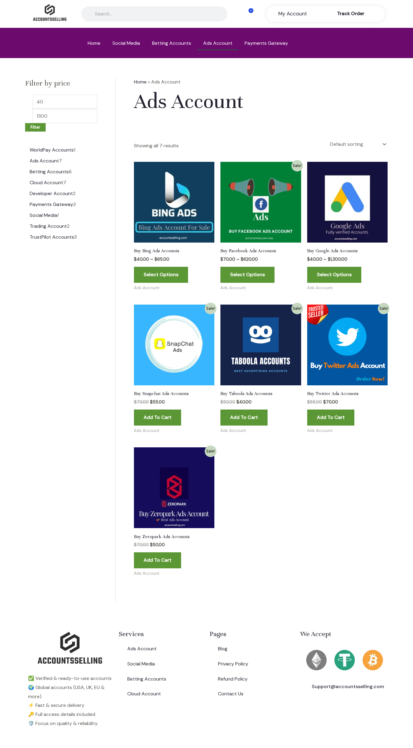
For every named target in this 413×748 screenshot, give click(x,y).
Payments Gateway (266, 43)
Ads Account (218, 43)
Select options (161, 274)
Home (94, 43)
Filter (35, 127)
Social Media (126, 43)
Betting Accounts (171, 43)
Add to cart (157, 417)
